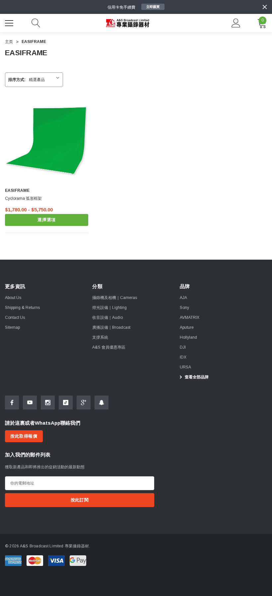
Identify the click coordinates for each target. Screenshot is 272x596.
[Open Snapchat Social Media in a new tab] (101, 402)
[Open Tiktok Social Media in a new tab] (66, 402)
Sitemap (12, 327)
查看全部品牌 (196, 377)
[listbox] (45, 80)
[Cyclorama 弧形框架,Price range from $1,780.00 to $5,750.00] (46, 141)
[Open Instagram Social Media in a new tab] (48, 402)
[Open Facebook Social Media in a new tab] (12, 402)
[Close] (264, 7)
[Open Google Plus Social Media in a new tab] (84, 402)
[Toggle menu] (10, 22)
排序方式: (17, 79)
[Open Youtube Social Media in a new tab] (30, 402)
